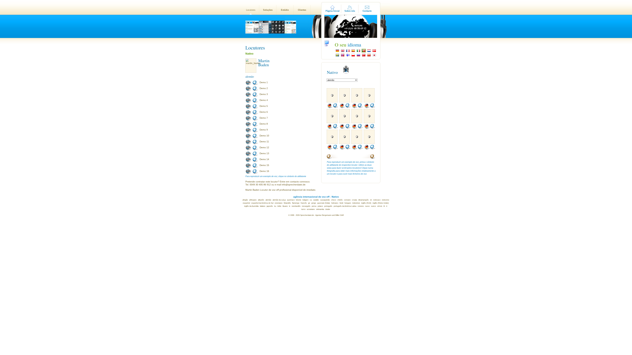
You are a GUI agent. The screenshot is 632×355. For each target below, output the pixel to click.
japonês (270, 206)
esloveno (385, 200)
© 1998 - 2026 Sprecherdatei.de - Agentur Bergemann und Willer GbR (316, 215)
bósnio (298, 200)
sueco (373, 206)
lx (289, 206)
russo (367, 206)
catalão (316, 200)
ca (311, 200)
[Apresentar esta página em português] (363, 51)
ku (275, 206)
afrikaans (253, 200)
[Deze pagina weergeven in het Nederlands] (369, 51)
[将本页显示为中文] (369, 56)
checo (333, 200)
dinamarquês (363, 200)
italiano (262, 206)
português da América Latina (345, 206)
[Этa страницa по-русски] (358, 56)
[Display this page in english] (342, 51)
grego (313, 203)
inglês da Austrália (251, 206)
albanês (261, 200)
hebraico (334, 203)
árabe (327, 209)
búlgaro (305, 200)
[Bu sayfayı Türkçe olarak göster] (363, 56)
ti (386, 206)
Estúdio (285, 10)
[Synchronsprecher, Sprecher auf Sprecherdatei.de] (337, 51)
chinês (340, 200)
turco (303, 209)
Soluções (268, 10)
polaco (320, 206)
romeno (361, 206)
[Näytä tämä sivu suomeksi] (348, 56)
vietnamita (320, 209)
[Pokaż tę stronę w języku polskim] (353, 56)
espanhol (246, 203)
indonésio (356, 203)
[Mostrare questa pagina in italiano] (358, 51)
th (384, 206)
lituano (285, 206)
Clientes (302, 10)
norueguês (306, 206)
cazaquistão (325, 200)
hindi (341, 203)
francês (304, 203)
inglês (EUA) (366, 203)
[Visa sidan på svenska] (337, 56)
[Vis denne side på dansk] (374, 51)
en (371, 200)
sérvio (379, 206)
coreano (347, 200)
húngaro (347, 203)
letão (279, 206)
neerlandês (296, 206)
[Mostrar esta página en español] (353, 51)
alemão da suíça (279, 200)
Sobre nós (349, 11)
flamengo (295, 203)
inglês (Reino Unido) (381, 203)
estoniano (278, 203)
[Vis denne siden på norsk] (342, 56)
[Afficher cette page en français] (348, 51)
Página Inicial (333, 11)
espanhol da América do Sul (262, 203)
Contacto (367, 11)
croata (354, 200)
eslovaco (377, 200)
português (328, 206)
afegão (245, 200)
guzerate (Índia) (323, 203)
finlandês (287, 203)
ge (309, 203)
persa (314, 206)
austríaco (291, 200)
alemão (268, 200)
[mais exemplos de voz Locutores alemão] (329, 107)
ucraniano (311, 209)
